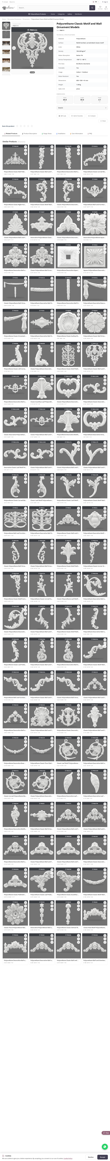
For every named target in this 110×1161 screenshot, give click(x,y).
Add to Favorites (78, 116)
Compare (93, 116)
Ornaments (26, 19)
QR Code (63, 116)
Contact (6, 2)
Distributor (78, 14)
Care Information (77, 133)
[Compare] (25, 150)
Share (104, 121)
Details (60, 108)
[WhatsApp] (105, 1147)
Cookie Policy (68, 1158)
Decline (91, 1157)
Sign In (106, 2)
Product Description (30, 133)
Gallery (70, 14)
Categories (61, 14)
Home (53, 14)
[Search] (92, 7)
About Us (12, 2)
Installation (61, 133)
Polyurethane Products (38, 14)
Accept (102, 1157)
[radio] (17, 126)
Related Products (11, 133)
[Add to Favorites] (25, 146)
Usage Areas (47, 133)
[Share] (25, 153)
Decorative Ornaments (14, 19)
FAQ (90, 133)
